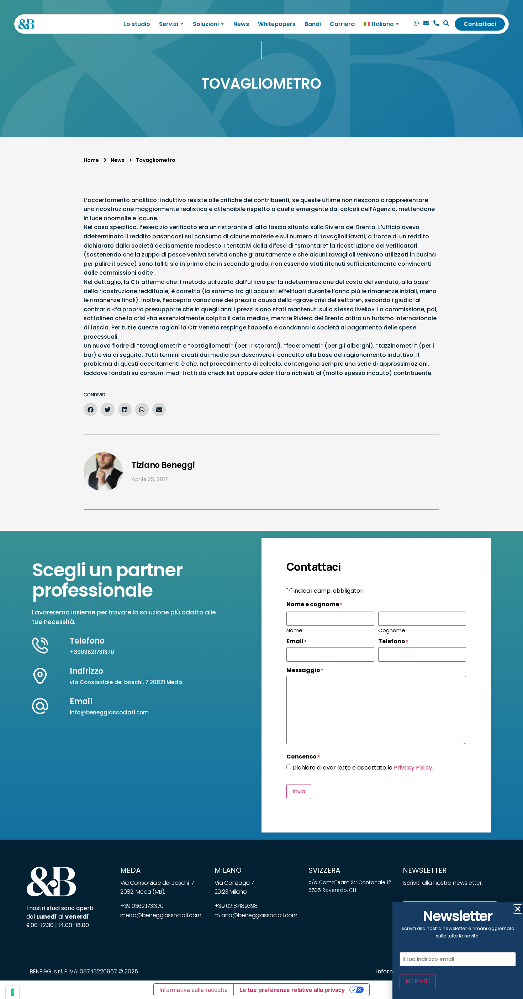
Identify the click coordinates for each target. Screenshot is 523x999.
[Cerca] (446, 24)
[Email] (426, 24)
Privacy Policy (413, 767)
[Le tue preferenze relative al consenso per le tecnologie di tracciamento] (12, 992)
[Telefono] (436, 24)
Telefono (87, 640)
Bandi (313, 24)
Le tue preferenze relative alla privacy (292, 989)
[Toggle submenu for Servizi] (181, 24)
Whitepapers (277, 24)
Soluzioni (206, 24)
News (241, 24)
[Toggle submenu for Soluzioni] (221, 24)
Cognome (391, 630)
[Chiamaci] (416, 24)
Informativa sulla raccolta (193, 989)
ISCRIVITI (418, 981)
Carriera (342, 24)
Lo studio (136, 24)
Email (81, 701)
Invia (298, 791)
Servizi (168, 24)
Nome (294, 630)
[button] (90, 409)
